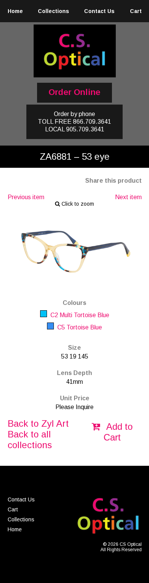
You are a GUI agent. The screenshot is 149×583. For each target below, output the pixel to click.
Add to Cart (118, 431)
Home (15, 11)
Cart (136, 11)
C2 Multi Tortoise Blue (79, 315)
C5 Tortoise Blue (79, 327)
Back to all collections (30, 439)
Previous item (26, 197)
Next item (128, 197)
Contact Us (99, 11)
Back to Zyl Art (38, 423)
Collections (53, 11)
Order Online (74, 92)
